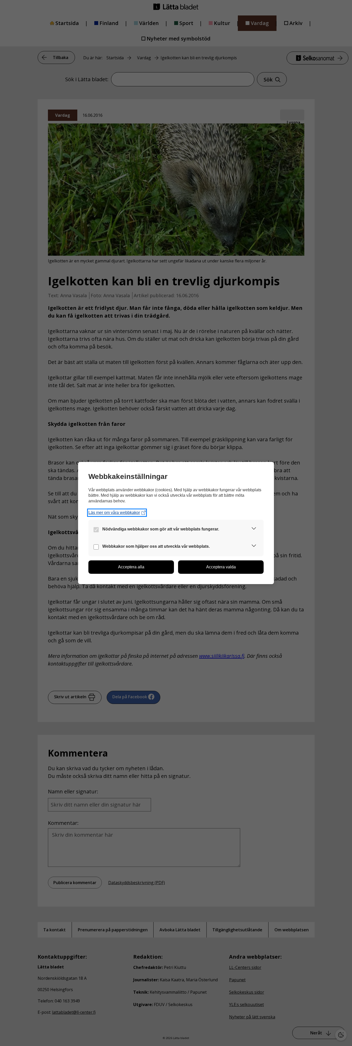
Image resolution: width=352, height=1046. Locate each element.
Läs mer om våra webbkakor (114, 512)
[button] (253, 529)
